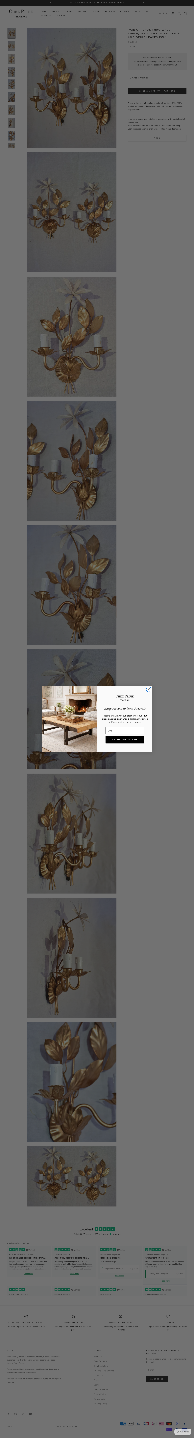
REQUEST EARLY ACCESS (124, 739)
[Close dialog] (148, 689)
